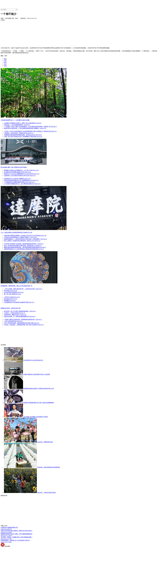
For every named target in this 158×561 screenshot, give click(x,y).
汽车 (5, 60)
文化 (5, 64)
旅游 (5, 59)
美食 (5, 65)
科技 (5, 62)
